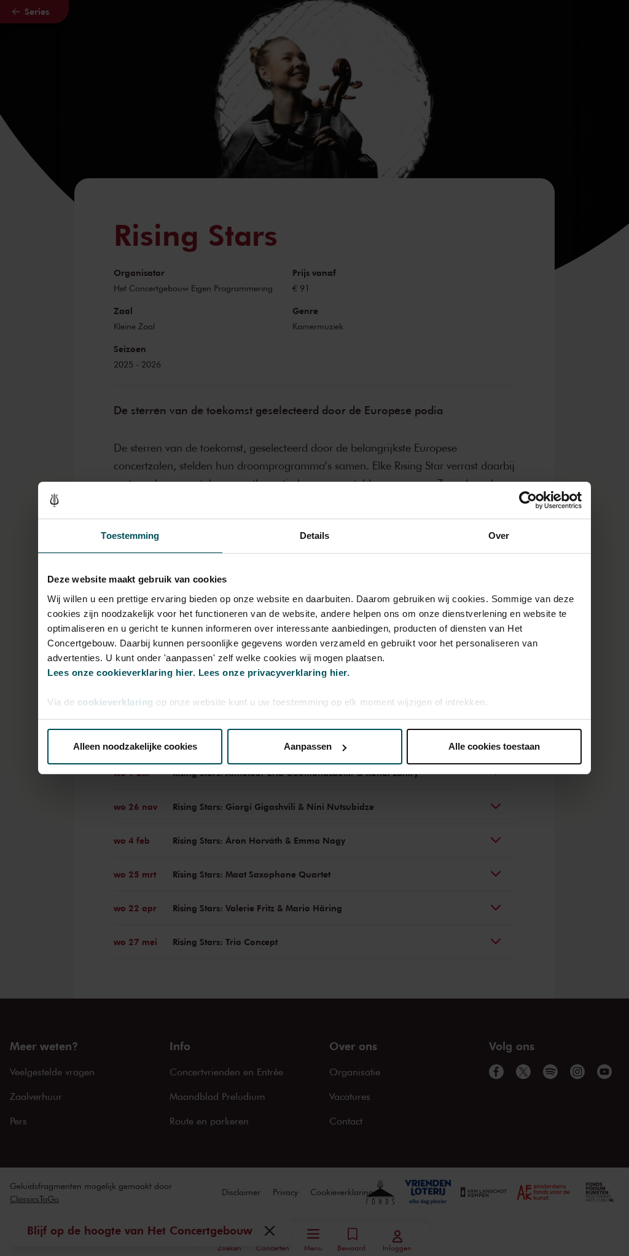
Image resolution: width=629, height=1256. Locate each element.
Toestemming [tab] (130, 535)
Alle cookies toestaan (494, 746)
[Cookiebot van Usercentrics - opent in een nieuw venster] (528, 500)
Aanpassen (308, 746)
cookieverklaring (115, 702)
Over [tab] (498, 535)
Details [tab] (315, 535)
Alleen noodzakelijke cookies (135, 746)
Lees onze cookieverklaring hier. (121, 672)
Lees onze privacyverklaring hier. (274, 672)
